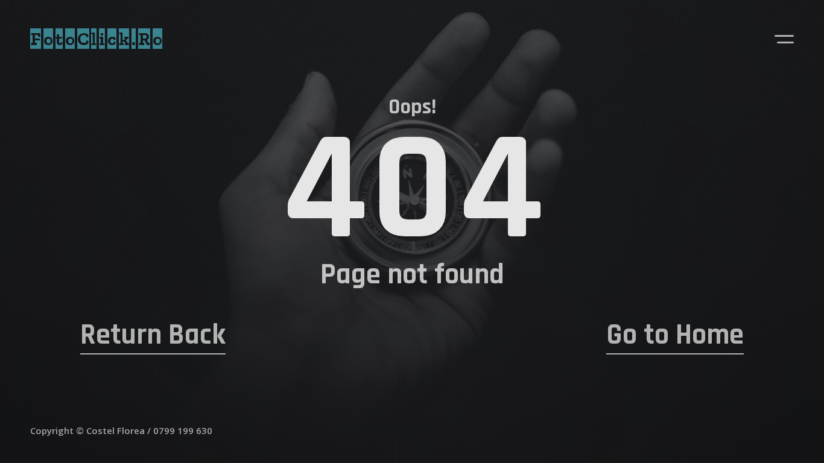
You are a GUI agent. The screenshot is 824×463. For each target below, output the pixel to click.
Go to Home (675, 335)
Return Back (153, 335)
